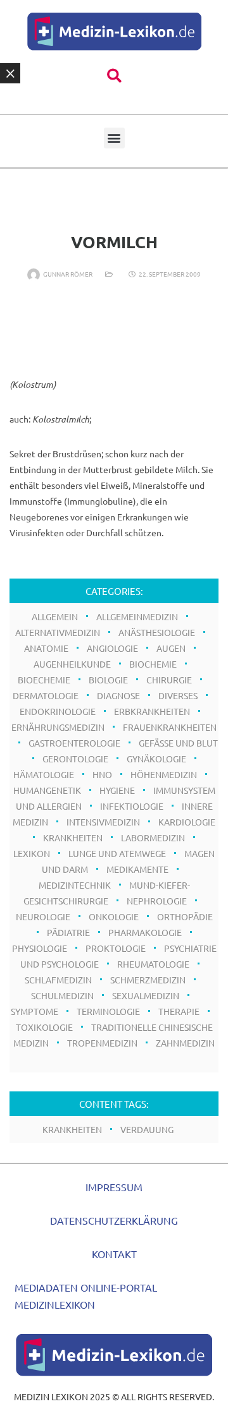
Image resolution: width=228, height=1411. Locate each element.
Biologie (108, 679)
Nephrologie (157, 900)
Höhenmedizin (163, 774)
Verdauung (147, 1129)
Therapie (179, 1011)
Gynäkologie (156, 758)
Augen (171, 648)
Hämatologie (43, 774)
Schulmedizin (62, 995)
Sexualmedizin (145, 995)
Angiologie (112, 648)
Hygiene (117, 790)
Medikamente (137, 869)
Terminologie (108, 1011)
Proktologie (116, 948)
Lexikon (31, 853)
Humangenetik (47, 790)
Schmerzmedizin (148, 979)
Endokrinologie (58, 711)
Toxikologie (44, 1027)
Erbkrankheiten (152, 711)
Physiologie (39, 948)
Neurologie (43, 916)
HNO (102, 774)
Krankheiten (73, 837)
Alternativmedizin (57, 632)
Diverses (178, 695)
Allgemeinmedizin (137, 616)
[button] (114, 76)
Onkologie (114, 916)
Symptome (34, 1011)
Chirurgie (169, 679)
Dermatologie (46, 695)
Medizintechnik (75, 885)
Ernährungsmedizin (57, 727)
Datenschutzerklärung (114, 1220)
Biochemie (153, 663)
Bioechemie (44, 679)
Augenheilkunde (72, 663)
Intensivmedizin (103, 821)
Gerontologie (75, 758)
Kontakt (114, 1253)
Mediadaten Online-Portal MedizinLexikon (86, 1296)
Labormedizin (153, 837)
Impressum (114, 1186)
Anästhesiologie (156, 632)
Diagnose (118, 695)
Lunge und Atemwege (117, 853)
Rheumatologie (153, 964)
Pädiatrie (68, 932)
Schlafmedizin (58, 979)
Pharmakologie (145, 932)
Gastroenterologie (74, 742)
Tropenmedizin (102, 1042)
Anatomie (46, 648)
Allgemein (55, 616)
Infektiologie (131, 806)
